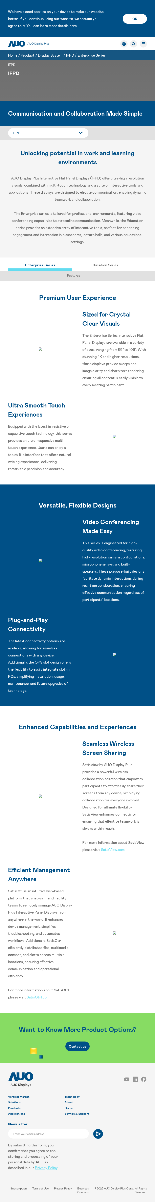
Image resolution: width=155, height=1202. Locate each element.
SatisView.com (113, 849)
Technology (72, 1096)
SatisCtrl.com (38, 997)
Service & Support (77, 1113)
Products (14, 1108)
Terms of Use (40, 1188)
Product (28, 55)
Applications (16, 1113)
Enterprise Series (92, 55)
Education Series (104, 265)
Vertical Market (18, 1096)
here (73, 25)
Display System (50, 55)
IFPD (70, 55)
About (69, 1102)
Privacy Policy (46, 1167)
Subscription (18, 1188)
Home (12, 55)
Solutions (14, 1102)
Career (69, 1108)
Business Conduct (83, 1190)
